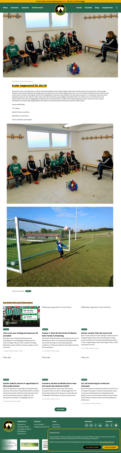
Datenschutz (56, 427)
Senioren (14, 7)
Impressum (56, 425)
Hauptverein (107, 7)
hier (83, 1)
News (5, 7)
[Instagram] (107, 425)
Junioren (25, 7)
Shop (97, 7)
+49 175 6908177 (39, 425)
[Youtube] (100, 425)
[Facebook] (96, 425)
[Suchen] (117, 8)
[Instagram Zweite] (91, 425)
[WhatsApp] (116, 425)
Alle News (60, 409)
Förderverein (37, 7)
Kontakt (88, 7)
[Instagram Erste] (86, 425)
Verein (79, 7)
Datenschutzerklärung (107, 442)
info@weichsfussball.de (41, 427)
